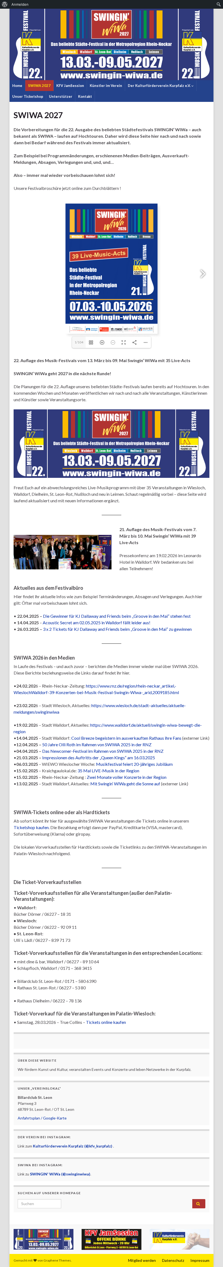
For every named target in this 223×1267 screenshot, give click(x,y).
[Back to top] (211, 1255)
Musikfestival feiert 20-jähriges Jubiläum (134, 764)
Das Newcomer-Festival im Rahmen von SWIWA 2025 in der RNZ (102, 751)
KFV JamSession (70, 85)
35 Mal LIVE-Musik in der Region (108, 770)
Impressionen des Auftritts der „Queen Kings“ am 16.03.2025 (98, 757)
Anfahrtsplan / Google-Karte (42, 1118)
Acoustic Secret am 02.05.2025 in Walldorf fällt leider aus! (96, 622)
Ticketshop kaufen (31, 827)
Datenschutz (173, 1260)
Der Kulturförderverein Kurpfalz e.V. (159, 85)
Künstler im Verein (106, 85)
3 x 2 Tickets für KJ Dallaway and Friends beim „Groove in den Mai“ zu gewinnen (117, 629)
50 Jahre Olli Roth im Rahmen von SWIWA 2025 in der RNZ (96, 744)
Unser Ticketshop (27, 96)
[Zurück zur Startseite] (111, 44)
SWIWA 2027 (39, 85)
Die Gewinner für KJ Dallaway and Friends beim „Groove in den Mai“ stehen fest (117, 616)
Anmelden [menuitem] (20, 4)
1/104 (79, 342)
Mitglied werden (142, 1260)
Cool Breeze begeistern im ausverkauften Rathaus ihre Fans (126, 738)
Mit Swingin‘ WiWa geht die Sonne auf (125, 783)
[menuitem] (5, 4)
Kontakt (85, 96)
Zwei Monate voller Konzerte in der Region (126, 777)
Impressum (199, 1260)
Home (17, 85)
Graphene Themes (57, 1260)
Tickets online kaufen (106, 1022)
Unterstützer (60, 96)
